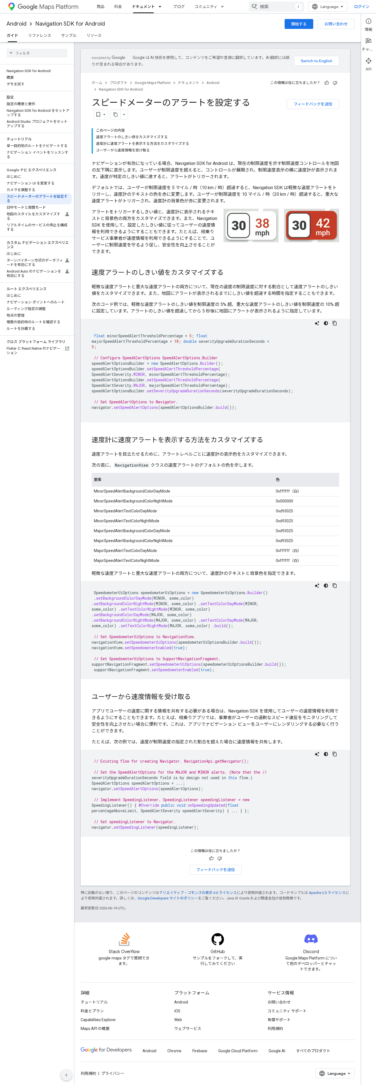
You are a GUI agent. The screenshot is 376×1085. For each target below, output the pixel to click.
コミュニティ (206, 6)
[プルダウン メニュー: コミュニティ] (224, 6)
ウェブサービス (187, 1028)
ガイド (12, 35)
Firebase (199, 1051)
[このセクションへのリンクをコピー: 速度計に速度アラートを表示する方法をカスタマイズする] (268, 440)
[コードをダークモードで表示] (325, 323)
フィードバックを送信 (313, 104)
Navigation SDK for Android (70, 23)
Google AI (277, 1051)
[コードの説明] (317, 323)
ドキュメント (143, 6)
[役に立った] (327, 83)
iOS (177, 1011)
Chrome (174, 1051)
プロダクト (118, 83)
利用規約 (275, 1028)
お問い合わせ (336, 23)
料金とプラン (92, 1011)
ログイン (361, 6)
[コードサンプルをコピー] (334, 323)
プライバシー (112, 1073)
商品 (100, 6)
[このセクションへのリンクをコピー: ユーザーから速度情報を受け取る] (196, 697)
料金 (118, 6)
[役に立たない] (335, 83)
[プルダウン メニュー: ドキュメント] (161, 6)
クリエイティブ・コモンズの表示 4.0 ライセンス (198, 893)
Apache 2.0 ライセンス (327, 893)
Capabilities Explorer (98, 1020)
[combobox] (276, 7)
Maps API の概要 (95, 1028)
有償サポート (279, 1020)
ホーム (97, 83)
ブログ (179, 6)
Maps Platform (58, 6)
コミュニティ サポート (287, 1011)
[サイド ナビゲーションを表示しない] (66, 1075)
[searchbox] (37, 53)
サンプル (69, 35)
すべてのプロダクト (313, 1051)
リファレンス (39, 35)
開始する (299, 23)
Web (178, 1020)
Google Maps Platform (153, 83)
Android (16, 23)
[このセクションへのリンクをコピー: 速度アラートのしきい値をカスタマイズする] (229, 273)
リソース (94, 35)
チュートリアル (94, 1002)
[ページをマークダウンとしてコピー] (116, 114)
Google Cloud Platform (238, 1051)
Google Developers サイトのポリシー (168, 898)
